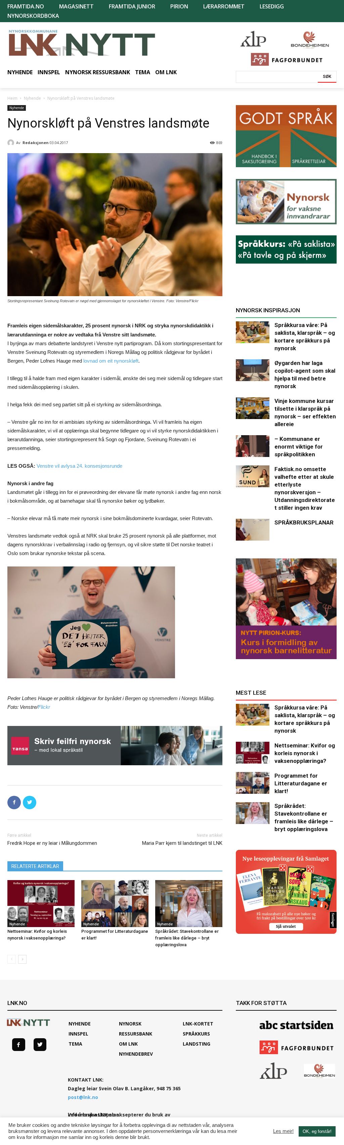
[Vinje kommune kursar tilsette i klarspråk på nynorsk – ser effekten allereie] (252, 408)
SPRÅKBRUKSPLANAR (304, 522)
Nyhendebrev (136, 1054)
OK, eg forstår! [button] (317, 1131)
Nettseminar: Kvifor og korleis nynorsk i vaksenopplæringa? (304, 753)
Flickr (44, 707)
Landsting (196, 1044)
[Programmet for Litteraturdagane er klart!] (114, 903)
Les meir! (283, 1131)
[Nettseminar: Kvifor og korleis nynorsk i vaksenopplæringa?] (41, 903)
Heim (12, 98)
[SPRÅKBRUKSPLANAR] (252, 530)
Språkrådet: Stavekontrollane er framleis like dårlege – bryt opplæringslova (187, 938)
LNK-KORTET (198, 1023)
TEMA (75, 1044)
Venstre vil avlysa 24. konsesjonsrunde (79, 466)
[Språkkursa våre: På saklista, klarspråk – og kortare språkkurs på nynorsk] (252, 332)
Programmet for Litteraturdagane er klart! (300, 783)
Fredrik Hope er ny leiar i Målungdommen (52, 843)
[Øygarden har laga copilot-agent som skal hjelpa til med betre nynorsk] (252, 370)
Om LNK (128, 1044)
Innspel (78, 1033)
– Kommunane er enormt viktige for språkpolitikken (298, 447)
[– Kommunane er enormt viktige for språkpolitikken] (252, 446)
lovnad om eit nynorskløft (110, 361)
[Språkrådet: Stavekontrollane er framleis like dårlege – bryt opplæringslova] (188, 903)
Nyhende (32, 98)
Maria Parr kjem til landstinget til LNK (182, 843)
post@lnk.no (83, 1097)
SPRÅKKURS (196, 1033)
